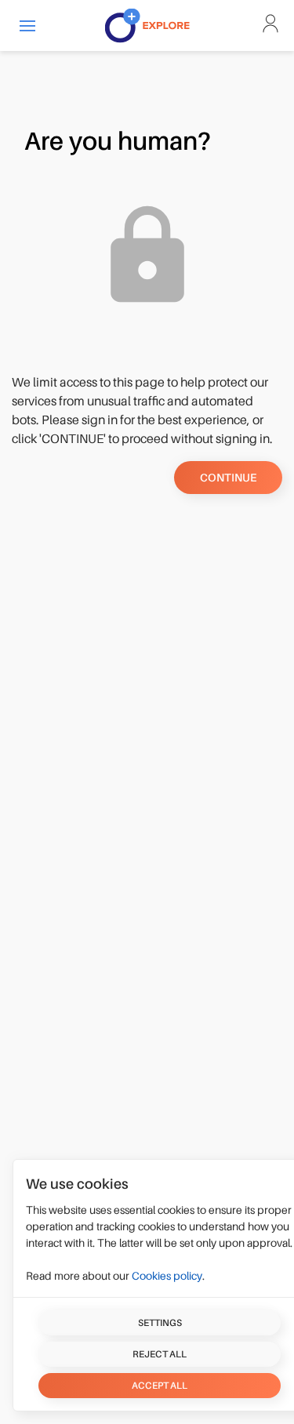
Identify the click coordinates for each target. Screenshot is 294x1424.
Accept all (159, 1385)
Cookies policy (167, 1276)
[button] (27, 25)
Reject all (159, 1354)
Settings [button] (160, 1322)
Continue (228, 477)
